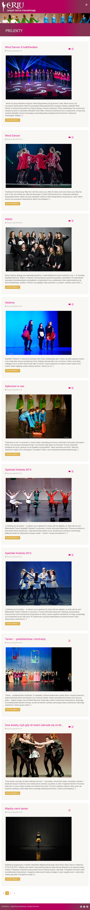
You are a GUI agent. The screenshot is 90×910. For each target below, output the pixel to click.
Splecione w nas (14, 386)
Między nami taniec (16, 808)
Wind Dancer (12, 135)
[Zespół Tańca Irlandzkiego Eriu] (22, 7)
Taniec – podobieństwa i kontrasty (25, 639)
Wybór (9, 219)
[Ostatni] (14, 893)
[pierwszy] (3, 893)
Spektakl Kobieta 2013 (18, 469)
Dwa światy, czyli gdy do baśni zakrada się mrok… (34, 725)
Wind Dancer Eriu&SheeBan (21, 47)
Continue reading (12, 120)
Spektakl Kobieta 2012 (18, 553)
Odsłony (10, 302)
